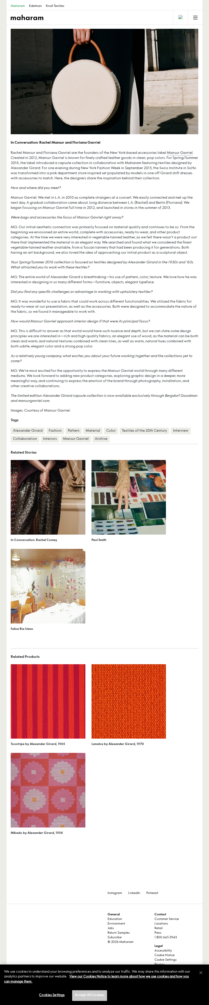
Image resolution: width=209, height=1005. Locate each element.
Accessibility (163, 951)
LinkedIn (134, 893)
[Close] (200, 972)
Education (115, 919)
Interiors (50, 439)
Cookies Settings (51, 995)
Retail (158, 928)
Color (111, 431)
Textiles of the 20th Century (144, 431)
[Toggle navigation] (180, 17)
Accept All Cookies (89, 995)
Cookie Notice (164, 955)
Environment (116, 924)
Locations (161, 924)
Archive (101, 439)
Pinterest (152, 893)
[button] (57, 81)
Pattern (74, 431)
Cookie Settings (165, 960)
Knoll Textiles (55, 6)
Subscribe (115, 937)
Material (93, 431)
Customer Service (166, 919)
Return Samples (119, 933)
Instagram (115, 893)
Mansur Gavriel (180, 153)
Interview (180, 431)
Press (157, 933)
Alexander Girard (28, 431)
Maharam (18, 6)
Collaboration (25, 439)
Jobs (111, 928)
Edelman (35, 6)
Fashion (55, 431)
